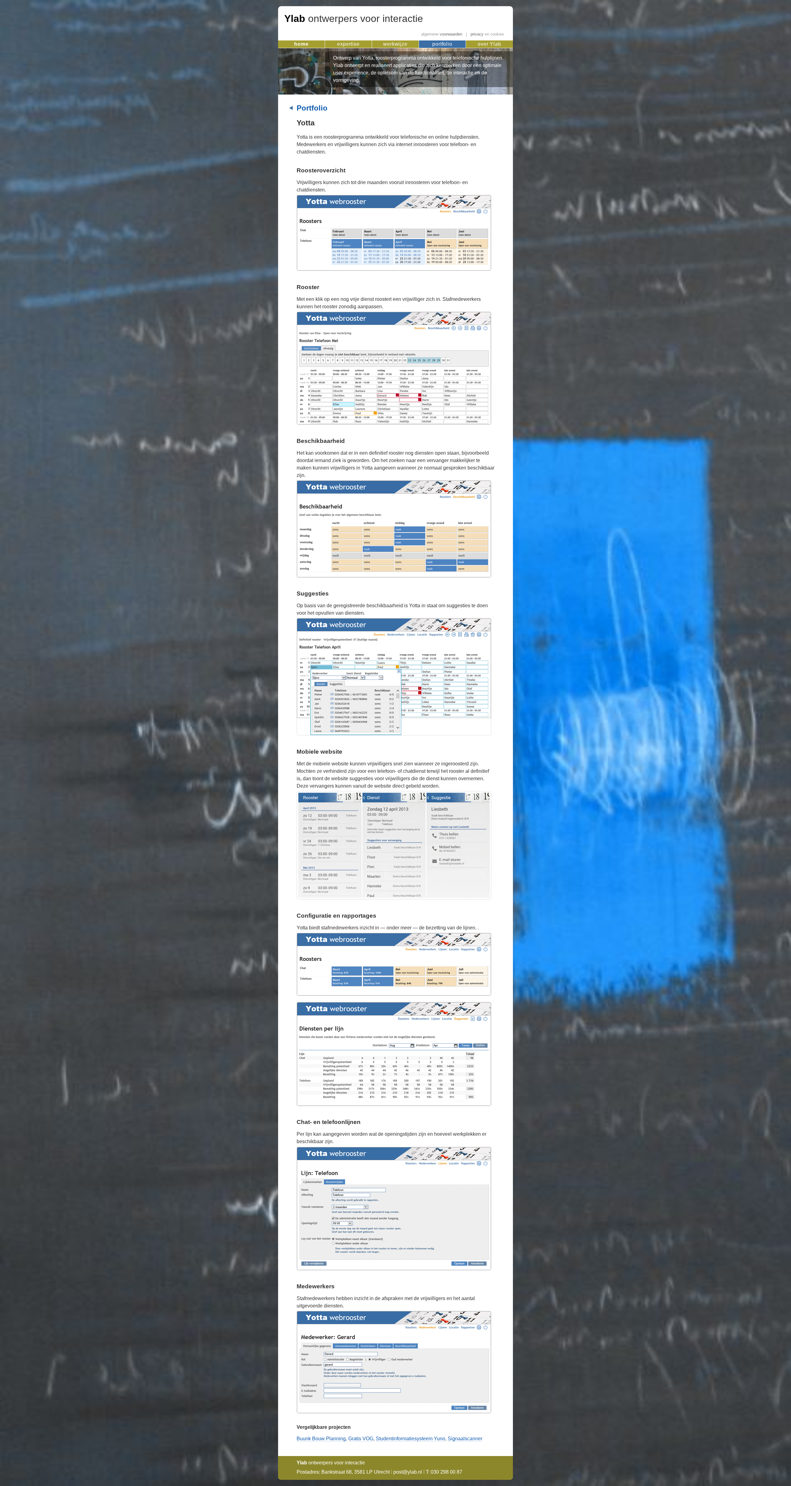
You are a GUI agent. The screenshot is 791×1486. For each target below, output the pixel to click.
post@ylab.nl (407, 1472)
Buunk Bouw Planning (321, 1438)
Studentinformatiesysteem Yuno (410, 1438)
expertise (348, 44)
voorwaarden (441, 34)
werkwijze (395, 44)
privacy (487, 34)
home (301, 44)
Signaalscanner (465, 1438)
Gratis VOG (360, 1438)
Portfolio (312, 108)
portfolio (442, 44)
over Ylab (489, 44)
